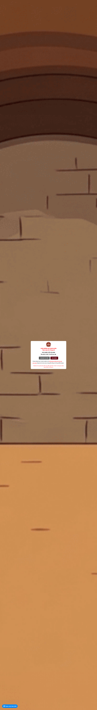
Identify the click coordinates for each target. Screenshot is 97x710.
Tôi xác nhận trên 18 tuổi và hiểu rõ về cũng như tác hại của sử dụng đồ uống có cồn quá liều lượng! (48, 362)
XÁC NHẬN (54, 358)
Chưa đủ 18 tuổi (44, 358)
